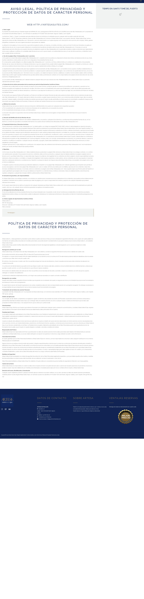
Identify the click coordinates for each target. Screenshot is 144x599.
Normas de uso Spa (55, 435)
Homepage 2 (11, 212)
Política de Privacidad (46, 435)
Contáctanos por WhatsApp (45, 417)
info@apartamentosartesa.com (54, 419)
